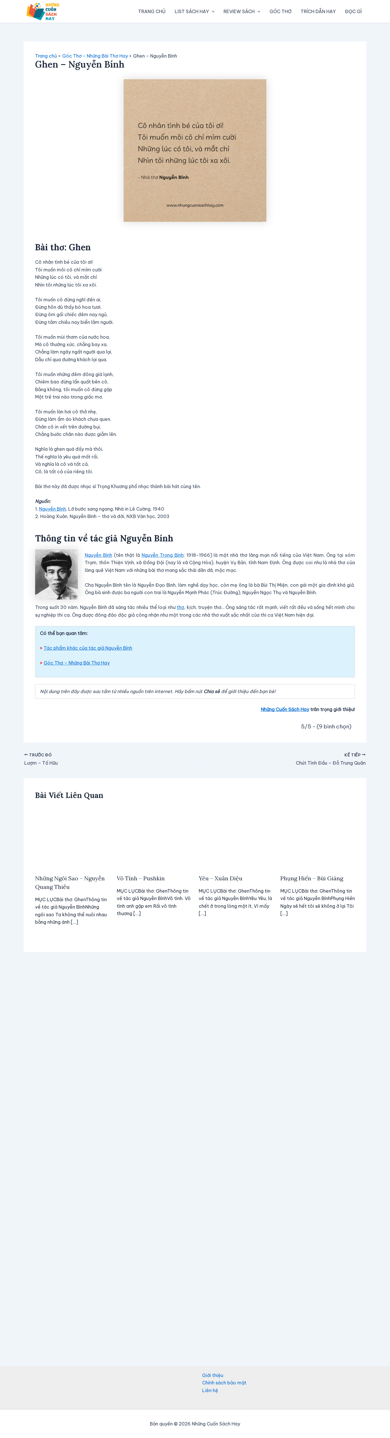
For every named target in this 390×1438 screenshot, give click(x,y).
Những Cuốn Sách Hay (285, 709)
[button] (212, 11)
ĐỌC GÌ (353, 11)
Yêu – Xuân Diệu (220, 878)
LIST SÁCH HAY (192, 11)
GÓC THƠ (281, 11)
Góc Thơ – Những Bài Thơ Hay (77, 663)
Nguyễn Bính (52, 509)
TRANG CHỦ (152, 11)
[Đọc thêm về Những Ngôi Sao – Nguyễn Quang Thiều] (72, 837)
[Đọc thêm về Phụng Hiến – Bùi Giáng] (317, 837)
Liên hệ (210, 1390)
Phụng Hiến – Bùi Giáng (311, 878)
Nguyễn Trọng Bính (163, 555)
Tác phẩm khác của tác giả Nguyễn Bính (88, 648)
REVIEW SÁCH (239, 11)
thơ (180, 607)
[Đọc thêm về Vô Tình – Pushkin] (154, 837)
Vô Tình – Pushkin (141, 878)
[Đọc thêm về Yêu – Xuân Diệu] (236, 837)
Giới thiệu (212, 1375)
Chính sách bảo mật (224, 1383)
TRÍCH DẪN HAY (318, 11)
